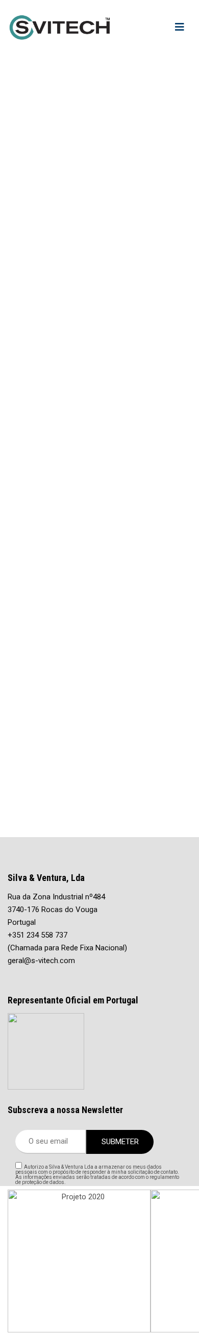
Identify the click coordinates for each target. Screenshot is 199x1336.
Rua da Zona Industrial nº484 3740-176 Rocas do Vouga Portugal (56, 909)
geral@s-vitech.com (41, 960)
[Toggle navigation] (179, 27)
